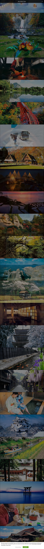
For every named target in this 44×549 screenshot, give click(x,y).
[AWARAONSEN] (22, 280)
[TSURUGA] (22, 347)
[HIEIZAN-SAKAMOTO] (22, 480)
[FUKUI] (22, 302)
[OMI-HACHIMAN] (22, 458)
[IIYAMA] (22, 12)
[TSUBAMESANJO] (22, 79)
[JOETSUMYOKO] (22, 34)
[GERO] (22, 414)
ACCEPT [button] (25, 547)
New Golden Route (22, 1)
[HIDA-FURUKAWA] (22, 369)
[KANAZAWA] (22, 190)
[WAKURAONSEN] (22, 213)
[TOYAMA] (22, 146)
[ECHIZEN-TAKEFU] (22, 324)
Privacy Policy (8, 545)
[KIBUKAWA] (22, 525)
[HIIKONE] (22, 436)
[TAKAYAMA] (22, 391)
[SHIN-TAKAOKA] (22, 168)
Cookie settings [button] (18, 547)
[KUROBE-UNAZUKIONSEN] (22, 123)
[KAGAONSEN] (22, 257)
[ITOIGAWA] (22, 101)
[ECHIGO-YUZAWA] (22, 57)
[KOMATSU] (22, 235)
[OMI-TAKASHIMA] (22, 503)
